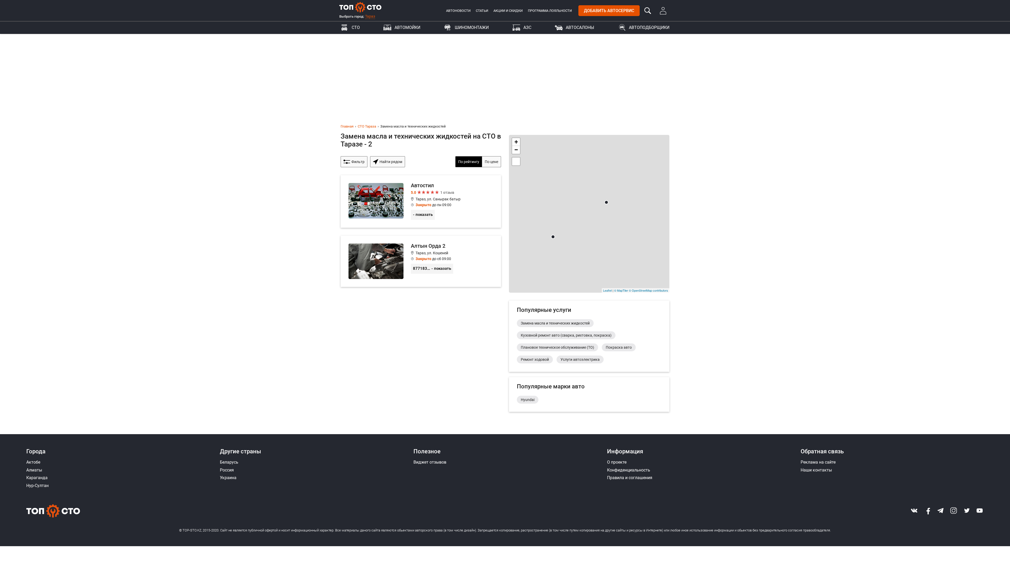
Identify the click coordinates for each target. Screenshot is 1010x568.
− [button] (516, 149)
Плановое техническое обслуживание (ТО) (557, 347)
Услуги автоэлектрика (580, 359)
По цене (491, 162)
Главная (347, 126)
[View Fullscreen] (516, 161)
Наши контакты (816, 470)
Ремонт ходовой (535, 359)
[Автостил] (421, 201)
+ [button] (516, 142)
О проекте (617, 462)
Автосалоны (580, 27)
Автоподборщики (649, 27)
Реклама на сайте (818, 462)
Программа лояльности (550, 11)
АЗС (527, 27)
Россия (227, 470)
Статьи (482, 11)
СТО (356, 27)
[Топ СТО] (360, 7)
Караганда (37, 477)
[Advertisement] (505, 73)
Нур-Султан (37, 485)
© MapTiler (621, 290)
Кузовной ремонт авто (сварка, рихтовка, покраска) (566, 335)
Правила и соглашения (629, 477)
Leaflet (607, 290)
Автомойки (407, 27)
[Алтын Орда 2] (421, 261)
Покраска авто (619, 347)
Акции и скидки (508, 11)
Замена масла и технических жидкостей (555, 323)
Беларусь (229, 462)
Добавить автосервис (609, 10)
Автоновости (458, 11)
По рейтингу (468, 162)
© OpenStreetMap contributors (648, 290)
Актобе (33, 462)
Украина (228, 477)
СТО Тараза (367, 126)
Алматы (34, 470)
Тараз (370, 16)
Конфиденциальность (628, 470)
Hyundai (527, 400)
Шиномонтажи (472, 27)
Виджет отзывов (429, 462)
